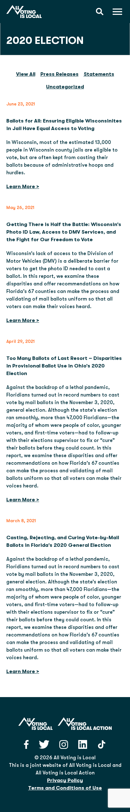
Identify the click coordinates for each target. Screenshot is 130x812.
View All (25, 74)
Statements (99, 74)
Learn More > (22, 186)
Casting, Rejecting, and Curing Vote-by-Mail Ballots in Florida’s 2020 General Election (62, 541)
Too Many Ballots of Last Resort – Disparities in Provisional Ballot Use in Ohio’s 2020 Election (64, 365)
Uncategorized (65, 87)
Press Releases (59, 74)
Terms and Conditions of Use (65, 788)
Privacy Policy (65, 780)
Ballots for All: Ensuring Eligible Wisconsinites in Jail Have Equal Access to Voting (64, 124)
